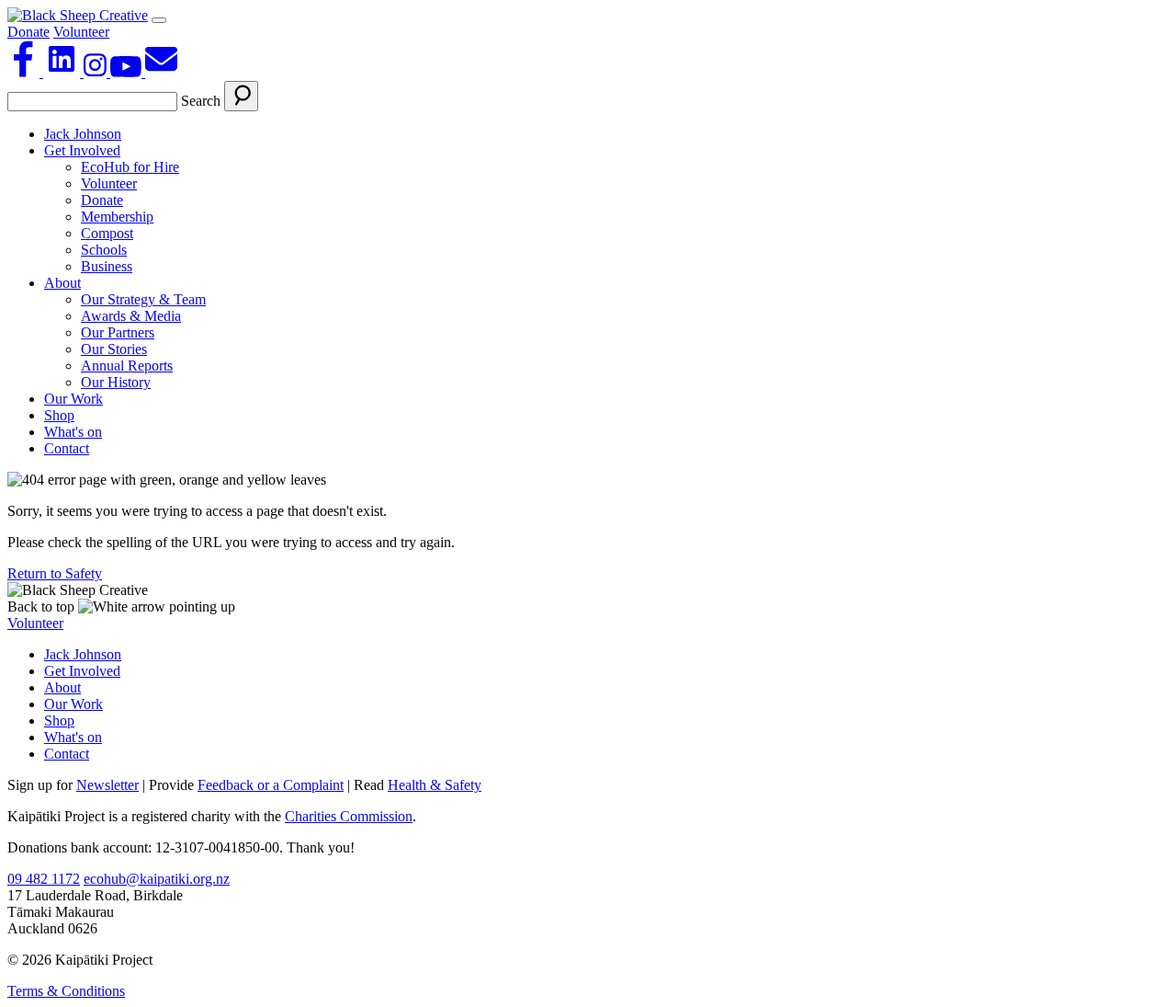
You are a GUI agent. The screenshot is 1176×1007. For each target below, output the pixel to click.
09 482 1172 (43, 879)
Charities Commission (349, 816)
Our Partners (117, 332)
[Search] (241, 96)
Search (200, 101)
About (62, 283)
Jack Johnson (82, 134)
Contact (66, 448)
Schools (104, 249)
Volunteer (81, 32)
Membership (117, 216)
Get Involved (82, 150)
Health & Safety (434, 785)
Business (106, 266)
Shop (59, 415)
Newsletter (107, 785)
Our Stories (114, 349)
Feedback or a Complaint (271, 785)
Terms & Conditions (66, 991)
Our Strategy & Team (143, 299)
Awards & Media (131, 316)
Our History (116, 382)
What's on (73, 432)
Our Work (73, 398)
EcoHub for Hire (130, 167)
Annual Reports (127, 365)
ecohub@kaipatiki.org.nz (157, 879)
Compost (107, 233)
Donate (28, 32)
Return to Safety (54, 573)
